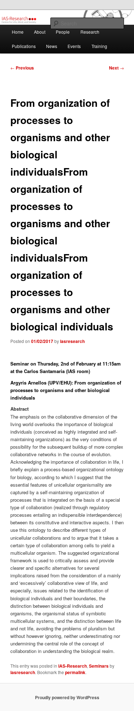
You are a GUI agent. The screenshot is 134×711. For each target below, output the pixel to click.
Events (74, 46)
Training (99, 46)
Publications (24, 46)
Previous (22, 68)
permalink (75, 672)
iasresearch (72, 341)
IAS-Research (72, 666)
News (51, 46)
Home (18, 32)
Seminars (99, 666)
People (63, 32)
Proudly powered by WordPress (67, 697)
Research (89, 32)
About (39, 32)
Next (116, 68)
